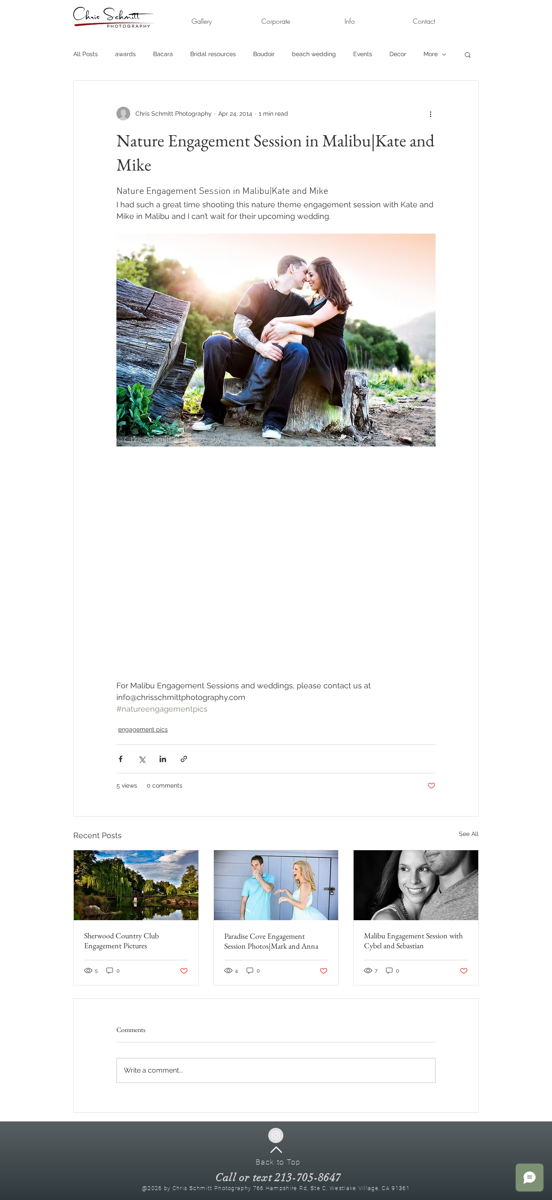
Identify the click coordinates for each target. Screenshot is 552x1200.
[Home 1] (276, 1150)
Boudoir (264, 54)
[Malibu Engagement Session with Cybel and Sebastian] (416, 885)
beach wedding (314, 54)
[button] (275, 21)
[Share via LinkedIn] (163, 759)
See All (469, 833)
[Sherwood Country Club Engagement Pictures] (136, 885)
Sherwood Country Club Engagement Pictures (121, 940)
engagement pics (143, 729)
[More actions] (430, 113)
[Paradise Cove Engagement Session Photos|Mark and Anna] (276, 885)
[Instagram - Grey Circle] (275, 1135)
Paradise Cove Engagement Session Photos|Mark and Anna (271, 941)
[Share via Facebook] (120, 759)
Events (362, 54)
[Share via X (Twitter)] (142, 759)
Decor (397, 54)
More (430, 54)
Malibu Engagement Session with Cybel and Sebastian (413, 940)
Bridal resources (213, 54)
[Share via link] (184, 759)
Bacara (163, 54)
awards (125, 54)
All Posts (85, 54)
